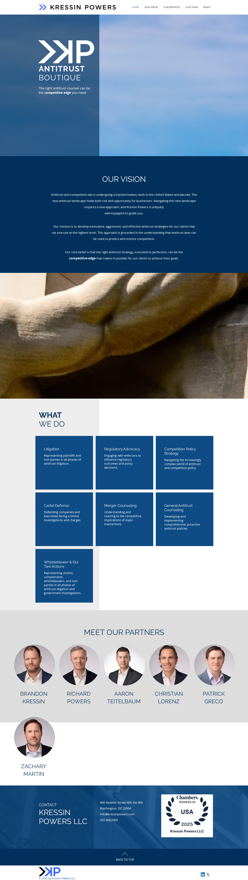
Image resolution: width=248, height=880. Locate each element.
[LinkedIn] (203, 874)
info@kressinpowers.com (117, 814)
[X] (208, 874)
